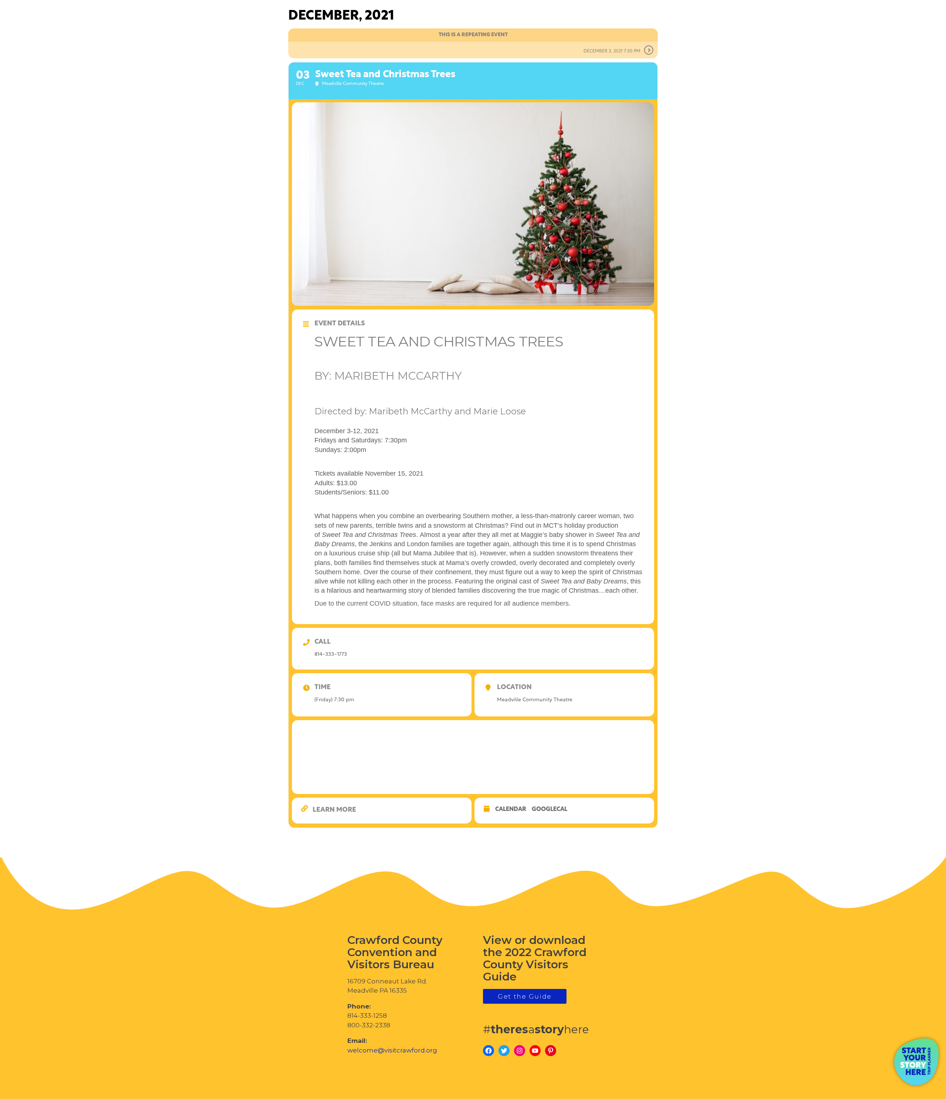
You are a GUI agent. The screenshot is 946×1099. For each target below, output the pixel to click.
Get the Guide (525, 996)
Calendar (510, 809)
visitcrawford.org (881, 40)
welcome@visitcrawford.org (392, 1050)
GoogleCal (549, 809)
